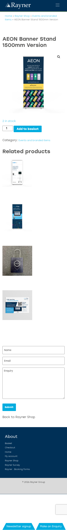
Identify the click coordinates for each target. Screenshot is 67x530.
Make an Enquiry (51, 526)
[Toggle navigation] (57, 5)
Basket (8, 443)
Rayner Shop (22, 15)
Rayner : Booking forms (17, 469)
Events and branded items (34, 140)
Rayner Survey (12, 465)
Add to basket (28, 129)
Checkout (10, 447)
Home (8, 15)
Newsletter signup (19, 526)
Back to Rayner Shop (18, 417)
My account (11, 456)
